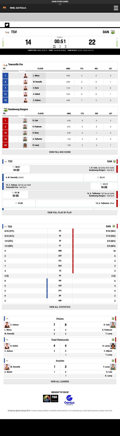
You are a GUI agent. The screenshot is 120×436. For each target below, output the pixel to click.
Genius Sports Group (69, 400)
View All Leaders (60, 381)
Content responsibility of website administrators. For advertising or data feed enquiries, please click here (71, 411)
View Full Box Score (60, 152)
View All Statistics (59, 307)
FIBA (50, 400)
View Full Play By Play (59, 212)
